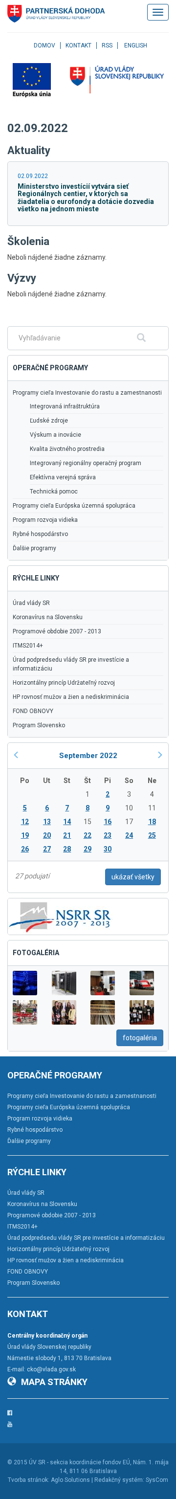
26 (25, 849)
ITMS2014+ (28, 645)
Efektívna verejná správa (63, 477)
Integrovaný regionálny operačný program (85, 463)
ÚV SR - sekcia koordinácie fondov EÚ (79, 1462)
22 (87, 835)
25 (152, 835)
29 (87, 849)
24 (129, 835)
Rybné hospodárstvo (40, 534)
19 (25, 835)
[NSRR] (60, 916)
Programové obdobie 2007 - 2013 (57, 631)
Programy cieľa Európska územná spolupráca (74, 505)
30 (107, 849)
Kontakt (78, 45)
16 (107, 822)
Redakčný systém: (119, 1480)
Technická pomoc (54, 491)
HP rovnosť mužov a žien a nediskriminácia (71, 697)
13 (47, 822)
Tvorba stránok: (28, 1480)
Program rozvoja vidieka (45, 519)
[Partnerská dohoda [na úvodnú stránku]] (56, 13)
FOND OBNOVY (33, 711)
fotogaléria (140, 1038)
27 (47, 849)
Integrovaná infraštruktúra (65, 406)
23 (107, 835)
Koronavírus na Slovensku (48, 617)
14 (67, 822)
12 (25, 822)
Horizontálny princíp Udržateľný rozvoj (64, 682)
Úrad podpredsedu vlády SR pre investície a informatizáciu (71, 664)
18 (152, 822)
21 (67, 835)
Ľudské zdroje (49, 420)
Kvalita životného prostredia (67, 449)
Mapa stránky (54, 1382)
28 (67, 849)
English (135, 45)
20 (47, 835)
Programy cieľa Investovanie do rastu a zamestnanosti (87, 392)
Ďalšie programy (34, 548)
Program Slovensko (39, 725)
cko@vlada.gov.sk (51, 1369)
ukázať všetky (132, 877)
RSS (107, 45)
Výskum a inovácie (55, 434)
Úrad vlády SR (31, 603)
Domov (44, 45)
